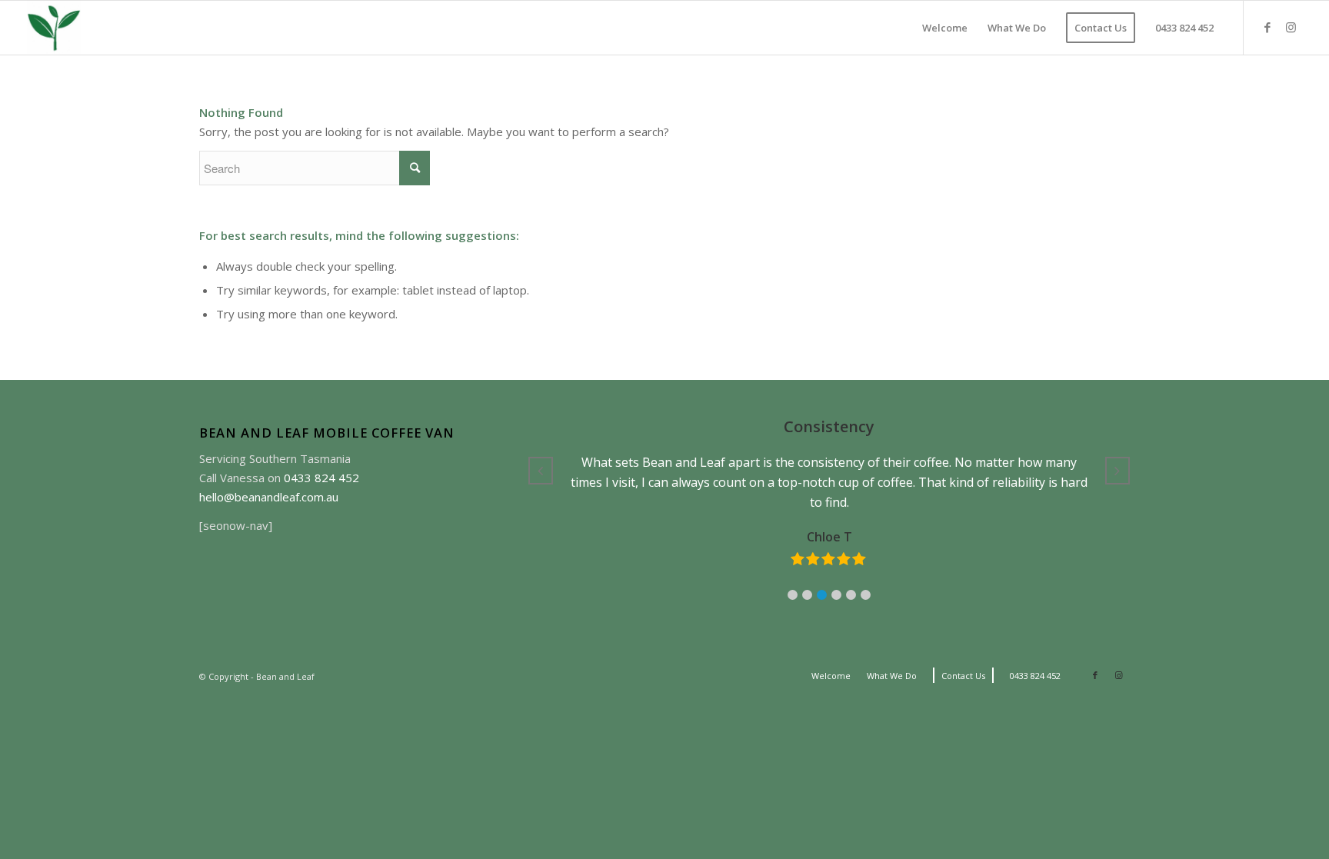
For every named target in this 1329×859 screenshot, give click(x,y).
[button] (793, 595)
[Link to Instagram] (1290, 26)
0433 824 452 (321, 477)
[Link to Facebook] (1267, 26)
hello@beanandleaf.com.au (268, 496)
